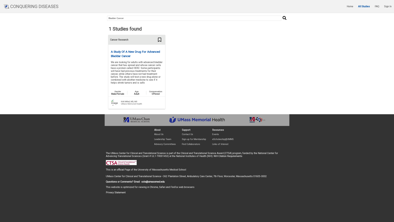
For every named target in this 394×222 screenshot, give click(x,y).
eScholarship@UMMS (223, 139)
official (120, 169)
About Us (158, 134)
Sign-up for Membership (194, 139)
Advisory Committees (165, 144)
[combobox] (194, 18)
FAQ (377, 6)
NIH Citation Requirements (228, 156)
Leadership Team (162, 139)
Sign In (388, 6)
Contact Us (187, 134)
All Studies (364, 6)
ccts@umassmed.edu (153, 181)
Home (350, 6)
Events (215, 134)
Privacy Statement (116, 192)
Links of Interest (220, 144)
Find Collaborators (191, 144)
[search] (284, 18)
